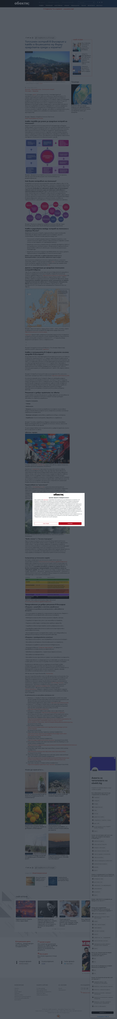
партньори (45, 499)
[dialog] (58, 509)
